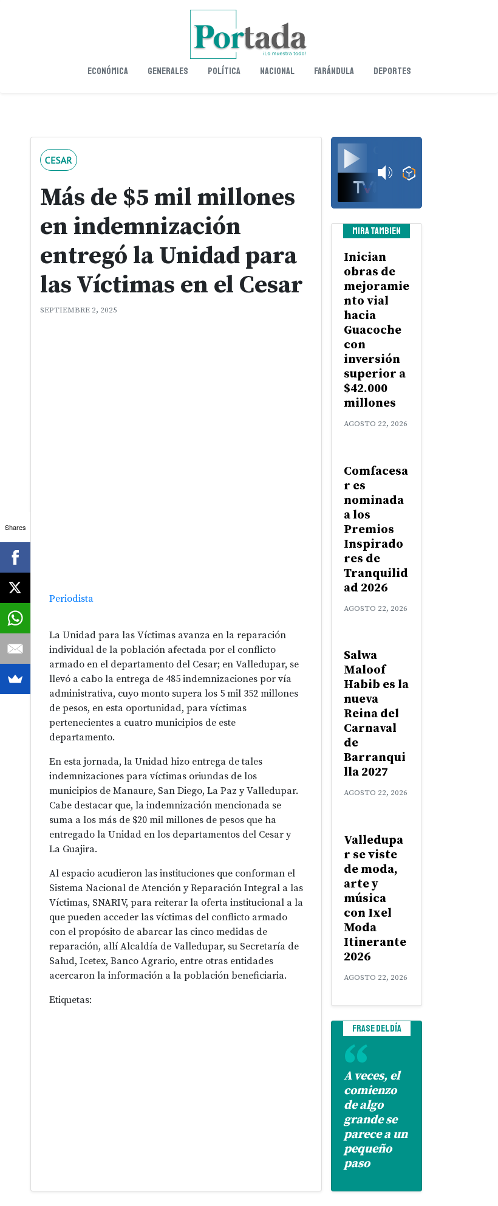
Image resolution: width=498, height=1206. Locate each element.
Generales (168, 71)
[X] (15, 588)
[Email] (15, 648)
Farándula (334, 71)
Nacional (277, 71)
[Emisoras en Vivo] (409, 173)
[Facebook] (15, 557)
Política (224, 71)
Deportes (392, 71)
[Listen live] (352, 158)
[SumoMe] (15, 679)
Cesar (58, 160)
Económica (107, 71)
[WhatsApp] (15, 618)
